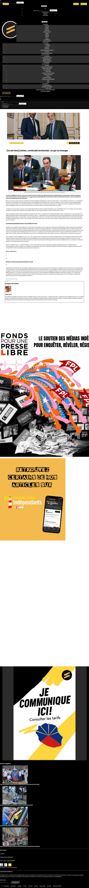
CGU (48, 80)
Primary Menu (44, 6)
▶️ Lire (70, 143)
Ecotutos (48, 45)
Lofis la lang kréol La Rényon (47, 50)
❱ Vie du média (45, 64)
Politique (12, 278)
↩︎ (2, 885)
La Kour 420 (48, 88)
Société (15, 278)
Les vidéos (47, 44)
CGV (48, 82)
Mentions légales (47, 77)
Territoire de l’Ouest (47, 57)
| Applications (45, 12)
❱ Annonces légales (45, 91)
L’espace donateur (48, 74)
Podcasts (47, 47)
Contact (47, 65)
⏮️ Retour (78, 143)
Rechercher (3, 880)
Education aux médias (47, 86)
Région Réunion (47, 59)
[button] (0, 1)
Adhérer (48, 76)
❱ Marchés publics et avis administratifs (45, 89)
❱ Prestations (45, 83)
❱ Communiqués (45, 54)
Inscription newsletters (46, 67)
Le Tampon (47, 56)
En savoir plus (58, 876)
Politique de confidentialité (48, 79)
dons (46, 876)
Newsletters (5, 3)
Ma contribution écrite (47, 53)
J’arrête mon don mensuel (48, 73)
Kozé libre (47, 48)
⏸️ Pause (74, 143)
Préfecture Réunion (47, 60)
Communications (47, 85)
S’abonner (76, 3)
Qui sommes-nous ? (47, 68)
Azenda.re (47, 51)
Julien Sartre (8, 294)
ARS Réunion (47, 62)
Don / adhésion (47, 70)
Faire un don (48, 71)
